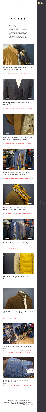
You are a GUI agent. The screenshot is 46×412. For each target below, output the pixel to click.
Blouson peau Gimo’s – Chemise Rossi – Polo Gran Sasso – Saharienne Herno (17, 68)
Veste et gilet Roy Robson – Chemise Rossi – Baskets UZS (17, 103)
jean (14, 317)
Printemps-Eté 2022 (19, 108)
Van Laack (27, 145)
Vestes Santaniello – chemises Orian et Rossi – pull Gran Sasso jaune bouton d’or (18, 208)
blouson (6, 73)
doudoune (7, 213)
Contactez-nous (26, 402)
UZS (13, 110)
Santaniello (18, 145)
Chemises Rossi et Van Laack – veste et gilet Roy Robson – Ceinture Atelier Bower (17, 138)
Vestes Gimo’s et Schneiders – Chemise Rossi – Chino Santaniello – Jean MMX (18, 312)
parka (19, 350)
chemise (9, 73)
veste (24, 108)
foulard (21, 143)
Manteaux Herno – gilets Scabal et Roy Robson (18, 243)
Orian (31, 108)
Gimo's (22, 73)
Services (41, 206)
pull (26, 247)
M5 (22, 385)
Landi (8, 352)
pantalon (26, 178)
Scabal (19, 180)
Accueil (41, 201)
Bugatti (27, 350)
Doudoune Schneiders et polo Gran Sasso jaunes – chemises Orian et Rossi (16, 277)
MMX (29, 108)
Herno (28, 73)
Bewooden (8, 145)
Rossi (30, 73)
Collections (41, 203)
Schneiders (5, 215)
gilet (15, 108)
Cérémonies (41, 205)
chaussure (9, 108)
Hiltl (6, 352)
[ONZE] (41, 3)
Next (33, 392)
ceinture (9, 143)
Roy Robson (7, 110)
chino (18, 143)
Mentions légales (26, 409)
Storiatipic (11, 110)
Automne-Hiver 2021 (8, 178)
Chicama (18, 213)
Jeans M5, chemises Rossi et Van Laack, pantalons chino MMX (15, 380)
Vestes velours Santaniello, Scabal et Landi (17, 346)
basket (6, 108)
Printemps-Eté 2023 (14, 73)
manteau (23, 178)
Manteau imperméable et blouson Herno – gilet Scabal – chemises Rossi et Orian (17, 173)
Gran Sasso (25, 73)
